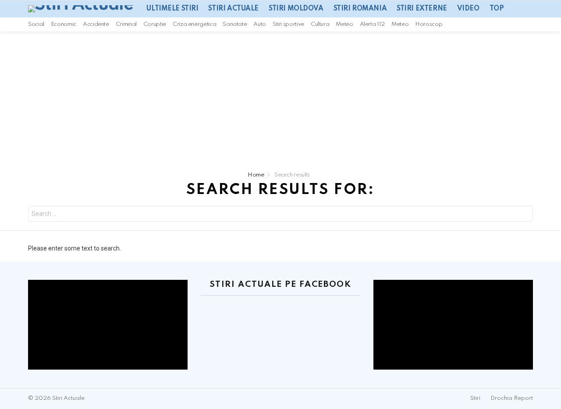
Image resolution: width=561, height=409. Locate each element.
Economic (63, 24)
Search (524, 215)
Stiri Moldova (296, 8)
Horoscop (428, 24)
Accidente (96, 24)
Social (36, 24)
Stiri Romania (360, 8)
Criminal (126, 24)
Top (497, 8)
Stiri (475, 398)
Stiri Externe (422, 8)
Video (468, 8)
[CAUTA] (529, 25)
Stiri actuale (233, 8)
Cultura (320, 24)
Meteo (344, 24)
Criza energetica (194, 24)
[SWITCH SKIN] (518, 25)
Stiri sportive (288, 24)
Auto (259, 24)
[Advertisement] (280, 97)
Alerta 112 (372, 24)
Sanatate (235, 24)
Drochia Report (511, 398)
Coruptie (154, 24)
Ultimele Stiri (172, 8)
